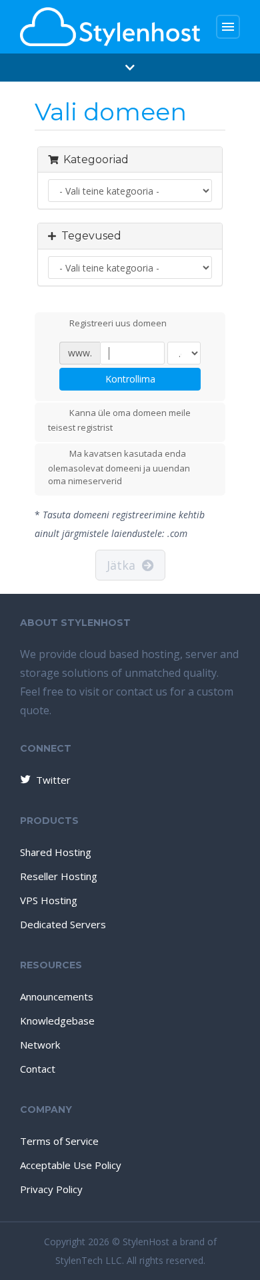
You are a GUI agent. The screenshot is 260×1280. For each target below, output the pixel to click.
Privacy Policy (51, 1189)
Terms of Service (59, 1141)
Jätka (124, 565)
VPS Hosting (48, 900)
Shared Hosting (55, 852)
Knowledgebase (57, 1020)
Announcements (56, 996)
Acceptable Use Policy (70, 1165)
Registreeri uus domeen (118, 324)
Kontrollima (130, 378)
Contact (37, 1068)
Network (40, 1044)
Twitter (53, 779)
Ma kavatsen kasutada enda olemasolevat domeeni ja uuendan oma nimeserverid (119, 467)
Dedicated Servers (63, 924)
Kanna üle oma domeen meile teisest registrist (119, 420)
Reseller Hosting (58, 876)
